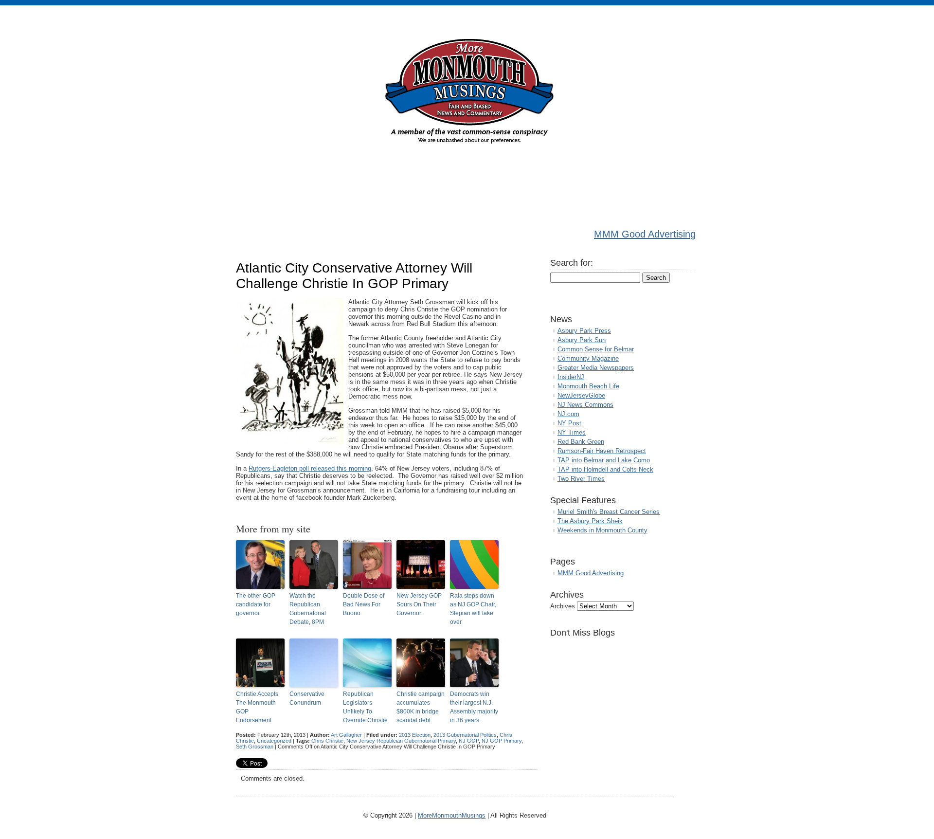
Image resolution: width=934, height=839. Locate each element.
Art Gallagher (346, 735)
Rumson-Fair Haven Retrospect (601, 451)
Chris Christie (327, 741)
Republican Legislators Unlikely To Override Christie (365, 707)
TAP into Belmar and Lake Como (603, 460)
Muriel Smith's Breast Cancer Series (608, 511)
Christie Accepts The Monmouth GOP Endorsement (257, 707)
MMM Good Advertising (645, 234)
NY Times (571, 432)
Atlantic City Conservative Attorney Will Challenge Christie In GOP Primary (354, 275)
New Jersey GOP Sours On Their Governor (419, 604)
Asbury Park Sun (581, 340)
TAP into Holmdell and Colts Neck (605, 469)
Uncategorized (274, 741)
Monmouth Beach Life (588, 386)
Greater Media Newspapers (595, 367)
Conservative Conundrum (306, 698)
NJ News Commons (585, 404)
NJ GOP (469, 741)
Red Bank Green (580, 441)
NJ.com (568, 414)
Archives (562, 606)
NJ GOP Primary (501, 741)
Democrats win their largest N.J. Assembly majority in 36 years (474, 707)
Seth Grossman (254, 746)
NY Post (569, 423)
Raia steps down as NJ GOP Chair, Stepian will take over (473, 608)
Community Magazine (588, 358)
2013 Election (415, 735)
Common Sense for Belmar (595, 349)
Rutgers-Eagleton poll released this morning (310, 468)
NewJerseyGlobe (581, 395)
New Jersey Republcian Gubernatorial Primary (401, 741)
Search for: (571, 263)
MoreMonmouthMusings (451, 815)
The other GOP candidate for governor (255, 604)
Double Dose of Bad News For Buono (363, 604)
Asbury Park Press (584, 330)
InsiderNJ (570, 377)
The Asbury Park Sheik (590, 521)
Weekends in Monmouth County (602, 530)
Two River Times (581, 478)
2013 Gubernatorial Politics (465, 735)
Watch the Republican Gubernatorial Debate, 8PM (307, 608)
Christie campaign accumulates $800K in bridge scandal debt (420, 707)
